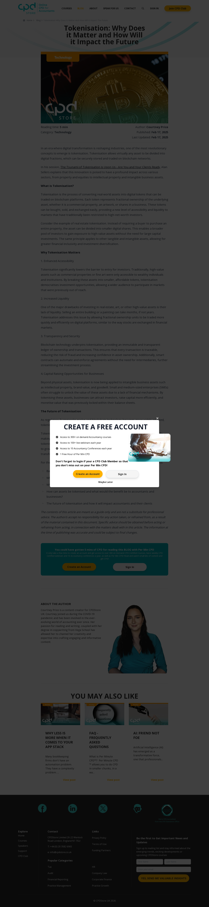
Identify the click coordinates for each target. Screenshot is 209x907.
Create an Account (88, 474)
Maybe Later (105, 482)
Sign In (122, 474)
